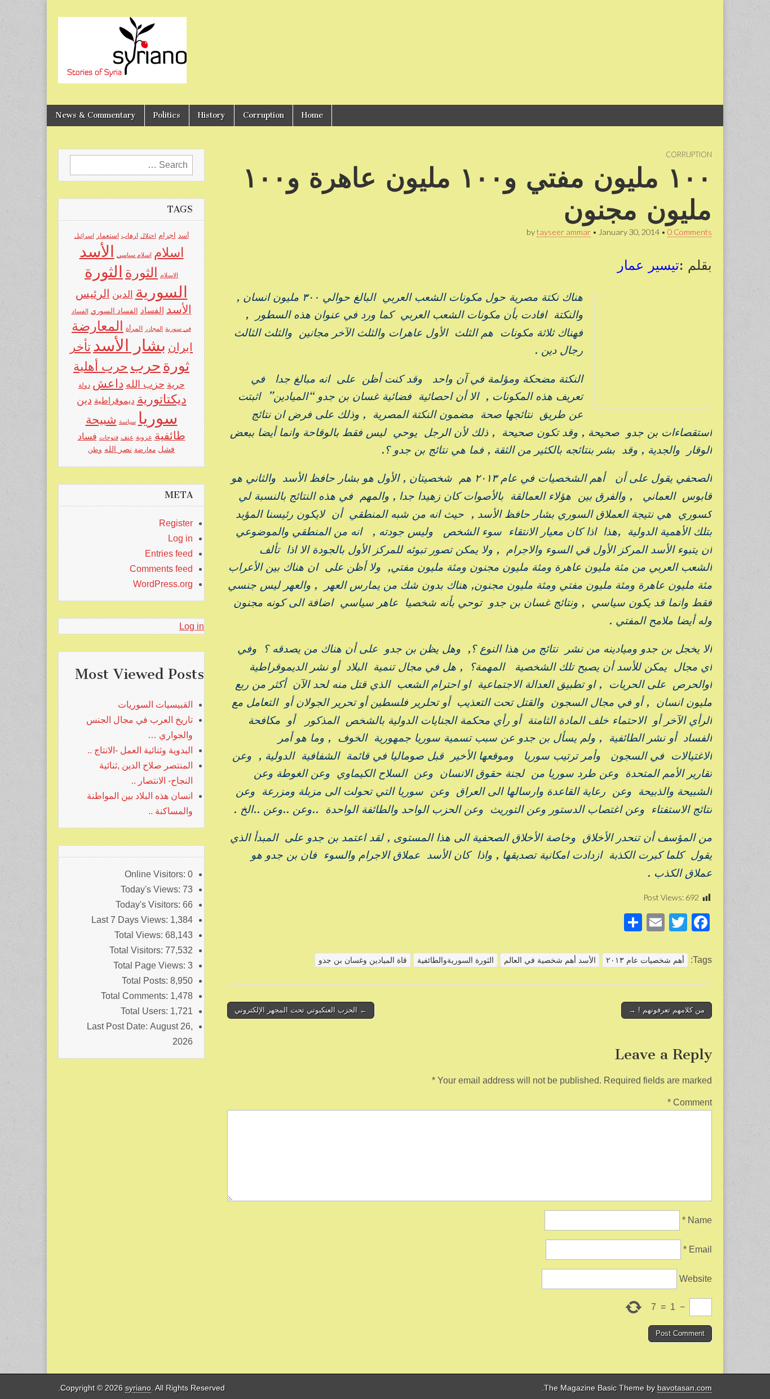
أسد (183, 235)
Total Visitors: (137, 950)
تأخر (80, 346)
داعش (107, 383)
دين (84, 400)
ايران (180, 347)
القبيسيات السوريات (155, 704)
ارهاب (129, 235)
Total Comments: (135, 996)
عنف (127, 437)
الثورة (141, 272)
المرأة (134, 328)
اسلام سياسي (134, 254)
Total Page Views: (150, 965)
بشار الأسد (129, 345)
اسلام (169, 252)
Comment (689, 1102)
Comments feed (161, 569)
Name (697, 1220)
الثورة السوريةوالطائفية (455, 960)
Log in (180, 538)
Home (312, 115)
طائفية (169, 435)
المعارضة (97, 326)
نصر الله (118, 449)
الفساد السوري (114, 311)
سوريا (158, 417)
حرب (145, 365)
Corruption (263, 115)
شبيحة (101, 419)
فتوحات (108, 437)
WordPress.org (163, 584)
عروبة (144, 437)
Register (176, 523)
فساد (87, 436)
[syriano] (122, 44)
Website (695, 1278)
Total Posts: (146, 980)
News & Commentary (95, 115)
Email (697, 1249)
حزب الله (145, 384)
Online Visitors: (156, 874)
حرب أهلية (100, 366)
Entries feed (169, 553)
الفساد (152, 310)
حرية (176, 384)
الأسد (96, 251)
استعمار (107, 235)
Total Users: (145, 1011)
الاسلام (169, 275)
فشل (166, 449)
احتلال (148, 235)
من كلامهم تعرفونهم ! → (667, 1010)
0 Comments (689, 232)
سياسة (127, 421)
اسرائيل (84, 235)
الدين (122, 294)
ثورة (176, 366)
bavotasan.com (684, 1388)
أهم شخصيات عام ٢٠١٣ (645, 960)
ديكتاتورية (162, 399)
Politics (166, 115)
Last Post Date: (118, 1026)
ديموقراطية (114, 400)
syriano (138, 1388)
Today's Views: (152, 889)
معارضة (145, 450)
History (211, 115)
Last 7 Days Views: (130, 920)
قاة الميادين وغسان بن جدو (362, 960)
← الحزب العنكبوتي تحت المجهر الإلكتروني (300, 1010)
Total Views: (139, 935)
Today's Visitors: (149, 904)
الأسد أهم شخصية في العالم (550, 960)
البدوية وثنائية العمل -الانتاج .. (140, 750)
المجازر (154, 328)
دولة (84, 385)
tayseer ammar (564, 232)
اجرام (167, 235)
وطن (95, 450)
